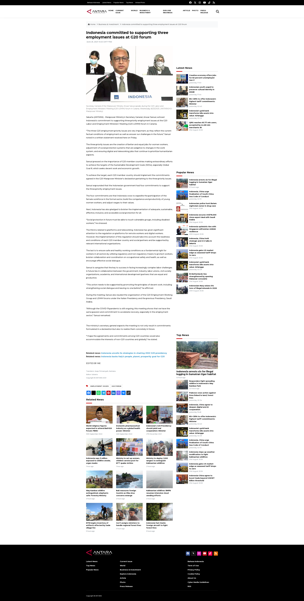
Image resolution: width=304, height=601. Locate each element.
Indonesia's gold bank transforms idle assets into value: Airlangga (201, 113)
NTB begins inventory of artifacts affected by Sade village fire (98, 525)
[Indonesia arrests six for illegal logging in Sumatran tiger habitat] (182, 183)
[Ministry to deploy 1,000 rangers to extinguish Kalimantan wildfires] (159, 447)
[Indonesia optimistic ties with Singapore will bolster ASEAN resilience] (182, 230)
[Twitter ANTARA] (195, 2)
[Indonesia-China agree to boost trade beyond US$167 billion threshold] (182, 479)
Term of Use (193, 566)
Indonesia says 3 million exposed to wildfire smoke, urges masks (98, 460)
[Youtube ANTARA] (204, 2)
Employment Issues (99, 386)
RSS (189, 586)
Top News (129, 2)
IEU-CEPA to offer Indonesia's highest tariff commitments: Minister (202, 101)
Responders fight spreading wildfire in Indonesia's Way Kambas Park (202, 383)
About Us (192, 578)
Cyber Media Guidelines (198, 582)
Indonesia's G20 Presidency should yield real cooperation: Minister (158, 428)
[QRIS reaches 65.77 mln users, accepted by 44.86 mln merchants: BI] (182, 126)
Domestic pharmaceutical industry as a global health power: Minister (128, 428)
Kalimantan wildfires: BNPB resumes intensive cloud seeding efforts (158, 493)
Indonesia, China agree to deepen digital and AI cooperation (201, 407)
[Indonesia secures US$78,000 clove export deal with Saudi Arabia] (182, 218)
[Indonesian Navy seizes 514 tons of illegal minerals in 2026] (182, 289)
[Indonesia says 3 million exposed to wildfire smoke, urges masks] (99, 447)
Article (186, 10)
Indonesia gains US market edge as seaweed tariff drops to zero (202, 252)
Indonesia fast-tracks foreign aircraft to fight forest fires (157, 525)
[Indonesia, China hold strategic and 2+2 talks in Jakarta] (182, 242)
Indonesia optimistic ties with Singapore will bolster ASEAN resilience (202, 229)
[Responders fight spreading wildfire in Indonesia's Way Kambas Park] (182, 384)
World (134, 10)
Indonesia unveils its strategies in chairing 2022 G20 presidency (134, 353)
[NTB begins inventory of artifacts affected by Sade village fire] (99, 511)
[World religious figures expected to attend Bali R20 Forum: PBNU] (99, 414)
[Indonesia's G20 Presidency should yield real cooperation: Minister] (159, 414)
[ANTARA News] (96, 11)
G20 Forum (116, 386)
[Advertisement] (197, 47)
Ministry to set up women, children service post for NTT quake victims (128, 460)
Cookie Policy (194, 574)
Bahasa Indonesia (93, 2)
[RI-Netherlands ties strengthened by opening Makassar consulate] (182, 277)
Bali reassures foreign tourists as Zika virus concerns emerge (126, 493)
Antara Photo (140, 2)
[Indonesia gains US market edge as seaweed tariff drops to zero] (182, 254)
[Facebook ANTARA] (190, 2)
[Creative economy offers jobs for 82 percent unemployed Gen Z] (182, 79)
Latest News (106, 2)
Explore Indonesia (167, 12)
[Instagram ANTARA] (200, 2)
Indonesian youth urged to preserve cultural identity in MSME (201, 89)
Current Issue (120, 12)
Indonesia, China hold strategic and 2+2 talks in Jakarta (200, 241)
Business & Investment (145, 12)
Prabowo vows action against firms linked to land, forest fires (202, 395)
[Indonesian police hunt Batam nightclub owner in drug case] (182, 207)
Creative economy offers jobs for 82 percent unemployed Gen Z (202, 77)
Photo (195, 10)
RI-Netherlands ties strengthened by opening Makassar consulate (201, 276)
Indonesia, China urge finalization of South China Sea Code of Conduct (201, 194)
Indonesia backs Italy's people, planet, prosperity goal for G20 (133, 356)
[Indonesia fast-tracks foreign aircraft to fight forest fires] (159, 511)
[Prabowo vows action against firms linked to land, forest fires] (182, 396)
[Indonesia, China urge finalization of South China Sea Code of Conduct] (182, 195)
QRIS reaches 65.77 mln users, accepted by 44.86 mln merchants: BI (203, 125)
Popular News (119, 2)
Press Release (204, 12)
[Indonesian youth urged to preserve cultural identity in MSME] (182, 90)
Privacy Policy (194, 570)
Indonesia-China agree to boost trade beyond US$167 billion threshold (201, 478)
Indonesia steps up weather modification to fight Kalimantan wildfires (202, 454)
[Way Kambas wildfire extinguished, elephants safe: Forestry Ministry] (99, 479)
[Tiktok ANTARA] (209, 2)
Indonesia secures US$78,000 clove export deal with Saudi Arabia (202, 217)
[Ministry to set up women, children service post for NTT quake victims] (129, 447)
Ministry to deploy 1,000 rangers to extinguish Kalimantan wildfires (157, 460)
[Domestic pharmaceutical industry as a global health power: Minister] (129, 414)
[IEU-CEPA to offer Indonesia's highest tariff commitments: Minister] (182, 102)
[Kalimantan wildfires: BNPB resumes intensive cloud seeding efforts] (159, 479)
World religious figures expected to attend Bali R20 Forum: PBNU (99, 428)
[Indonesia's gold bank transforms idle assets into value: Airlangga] (182, 114)
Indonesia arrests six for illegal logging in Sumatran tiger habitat (203, 182)
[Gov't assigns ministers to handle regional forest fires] (129, 511)
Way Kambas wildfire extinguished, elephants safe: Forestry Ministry (97, 493)
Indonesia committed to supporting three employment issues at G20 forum (154, 24)
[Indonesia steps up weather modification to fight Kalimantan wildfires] (182, 455)
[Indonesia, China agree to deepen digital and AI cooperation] (182, 408)
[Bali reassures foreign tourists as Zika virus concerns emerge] (129, 479)
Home (111, 10)
